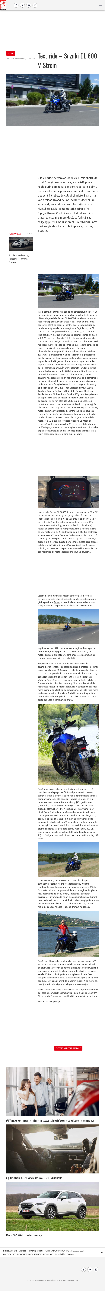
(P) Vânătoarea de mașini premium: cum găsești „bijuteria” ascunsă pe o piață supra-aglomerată (50, 1120)
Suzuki (57, 602)
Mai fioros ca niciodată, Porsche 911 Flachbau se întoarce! (19, 259)
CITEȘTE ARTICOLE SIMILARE (68, 1048)
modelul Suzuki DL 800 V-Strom (65, 318)
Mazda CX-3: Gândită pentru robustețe (24, 1235)
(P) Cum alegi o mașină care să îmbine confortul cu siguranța (34, 1178)
